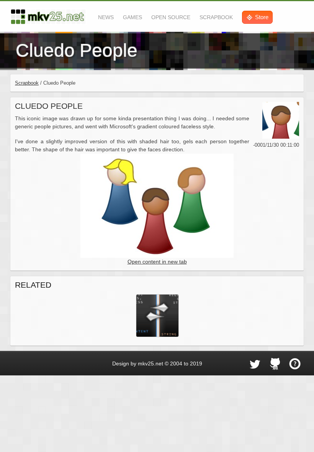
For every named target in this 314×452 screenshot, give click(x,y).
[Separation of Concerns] (157, 315)
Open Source (170, 17)
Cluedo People (49, 106)
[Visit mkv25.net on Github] (275, 364)
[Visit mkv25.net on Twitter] (255, 364)
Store (261, 17)
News (106, 17)
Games (132, 17)
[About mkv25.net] (295, 364)
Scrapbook (216, 17)
